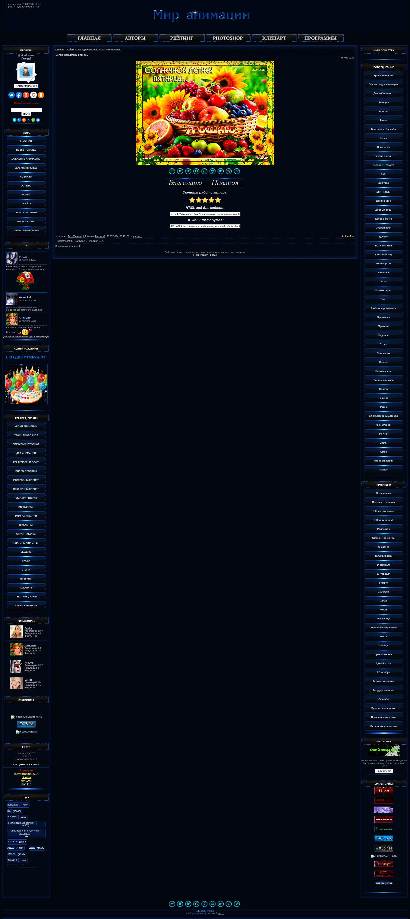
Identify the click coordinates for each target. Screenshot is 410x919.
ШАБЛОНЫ (26, 525)
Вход (212, 254)
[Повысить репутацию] (185, 183)
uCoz (221, 913)
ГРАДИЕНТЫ (26, 587)
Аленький (26, 770)
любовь (11, 853)
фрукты (137, 236)
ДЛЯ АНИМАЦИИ (26, 453)
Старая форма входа (26, 103)
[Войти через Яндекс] (26, 95)
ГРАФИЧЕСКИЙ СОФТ (26, 462)
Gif (8, 810)
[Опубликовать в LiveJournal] (228, 171)
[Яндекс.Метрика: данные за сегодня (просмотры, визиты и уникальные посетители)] (26, 732)
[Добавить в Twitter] (188, 171)
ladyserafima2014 (26, 773)
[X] (29, 120)
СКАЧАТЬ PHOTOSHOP (26, 444)
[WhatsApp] (33, 120)
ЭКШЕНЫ (26, 552)
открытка (12, 816)
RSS (37, 6)
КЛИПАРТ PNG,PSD (26, 498)
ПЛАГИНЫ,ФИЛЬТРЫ (25, 543)
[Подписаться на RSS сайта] (236, 171)
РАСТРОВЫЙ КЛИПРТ (26, 480)
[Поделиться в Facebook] (171, 171)
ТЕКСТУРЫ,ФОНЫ (26, 596)
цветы (10, 847)
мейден (26, 780)
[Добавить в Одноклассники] (204, 171)
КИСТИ (26, 560)
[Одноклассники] (24, 120)
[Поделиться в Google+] (220, 171)
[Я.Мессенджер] (14, 120)
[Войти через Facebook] (19, 95)
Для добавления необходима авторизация (26, 336)
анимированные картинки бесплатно (25, 832)
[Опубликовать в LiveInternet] (196, 171)
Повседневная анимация (90, 49)
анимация (12, 804)
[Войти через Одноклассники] (41, 95)
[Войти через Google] (33, 95)
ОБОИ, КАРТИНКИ (26, 605)
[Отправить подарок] (225, 183)
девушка (12, 841)
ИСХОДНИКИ (26, 507)
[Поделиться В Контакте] (180, 171)
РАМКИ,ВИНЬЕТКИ (26, 516)
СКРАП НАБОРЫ (26, 534)
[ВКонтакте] (19, 120)
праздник (12, 859)
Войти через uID (26, 85)
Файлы (70, 49)
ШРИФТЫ (26, 578)
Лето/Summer (113, 49)
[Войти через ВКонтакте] (11, 95)
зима (32, 847)
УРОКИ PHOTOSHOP (26, 435)
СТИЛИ (26, 569)
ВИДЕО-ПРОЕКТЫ (26, 471)
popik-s (26, 784)
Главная (59, 49)
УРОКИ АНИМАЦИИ (26, 426)
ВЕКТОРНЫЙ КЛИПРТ (26, 489)
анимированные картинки (21, 822)
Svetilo (26, 777)
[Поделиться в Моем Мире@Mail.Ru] (212, 171)
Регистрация (201, 254)
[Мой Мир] (38, 120)
